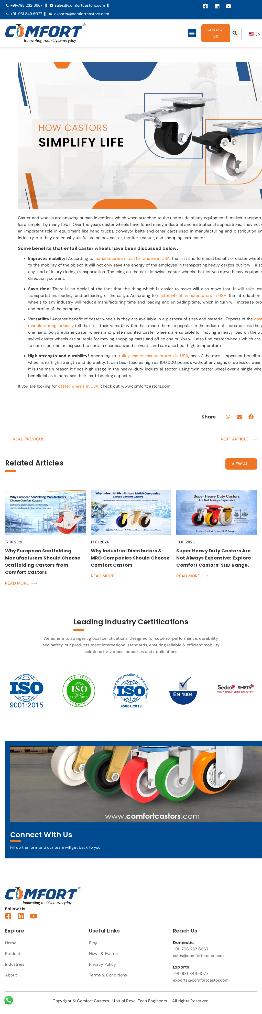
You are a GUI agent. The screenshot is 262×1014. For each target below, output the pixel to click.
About (11, 975)
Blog (93, 943)
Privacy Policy (102, 964)
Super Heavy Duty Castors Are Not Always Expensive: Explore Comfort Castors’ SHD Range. (213, 557)
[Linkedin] (217, 6)
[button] (192, 33)
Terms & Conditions (108, 975)
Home (10, 943)
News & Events (103, 953)
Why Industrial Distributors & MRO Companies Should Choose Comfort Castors (130, 557)
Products (14, 953)
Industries (14, 964)
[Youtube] (229, 6)
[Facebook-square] (206, 6)
